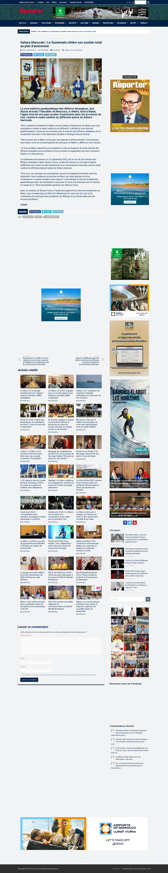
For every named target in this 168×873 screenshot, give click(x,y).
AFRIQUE (33, 23)
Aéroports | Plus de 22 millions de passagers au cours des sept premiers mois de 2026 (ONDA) (87, 423)
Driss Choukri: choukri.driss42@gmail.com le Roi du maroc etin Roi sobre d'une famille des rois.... (129, 750)
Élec (32, 31)
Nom (22, 659)
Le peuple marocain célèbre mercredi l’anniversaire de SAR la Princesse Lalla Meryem (32, 576)
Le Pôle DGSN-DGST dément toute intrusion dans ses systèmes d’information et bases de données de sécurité (89, 485)
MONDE (95, 23)
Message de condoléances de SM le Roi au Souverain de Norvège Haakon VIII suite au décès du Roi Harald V (61, 455)
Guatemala (28, 217)
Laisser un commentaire (73, 50)
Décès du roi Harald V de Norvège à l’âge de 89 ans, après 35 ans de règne (87, 453)
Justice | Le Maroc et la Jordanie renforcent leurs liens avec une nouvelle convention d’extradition (31, 455)
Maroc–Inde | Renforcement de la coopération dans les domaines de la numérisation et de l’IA (32, 605)
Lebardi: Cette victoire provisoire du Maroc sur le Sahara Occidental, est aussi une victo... (129, 741)
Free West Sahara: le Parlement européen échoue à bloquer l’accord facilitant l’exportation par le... (128, 733)
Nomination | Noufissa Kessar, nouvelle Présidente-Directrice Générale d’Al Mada (136, 551)
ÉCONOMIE (59, 23)
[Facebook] (127, 2)
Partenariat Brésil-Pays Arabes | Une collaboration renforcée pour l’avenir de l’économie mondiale (59, 544)
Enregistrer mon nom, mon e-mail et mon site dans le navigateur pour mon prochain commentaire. (59, 675)
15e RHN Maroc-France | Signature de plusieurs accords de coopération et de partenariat (127, 513)
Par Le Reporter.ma (29, 50)
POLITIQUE (46, 23)
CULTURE (84, 23)
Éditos (54, 2)
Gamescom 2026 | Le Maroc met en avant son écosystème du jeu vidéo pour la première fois (61, 515)
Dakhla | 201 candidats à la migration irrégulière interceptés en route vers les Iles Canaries (88, 394)
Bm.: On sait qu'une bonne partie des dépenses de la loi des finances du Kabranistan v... (127, 765)
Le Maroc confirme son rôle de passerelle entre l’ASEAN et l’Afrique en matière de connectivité (32, 544)
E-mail (23, 667)
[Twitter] (130, 2)
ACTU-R (22, 23)
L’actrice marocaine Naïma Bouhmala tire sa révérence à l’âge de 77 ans (136, 585)
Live (47, 2)
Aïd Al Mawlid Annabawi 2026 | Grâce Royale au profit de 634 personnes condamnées (86, 576)
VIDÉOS (143, 23)
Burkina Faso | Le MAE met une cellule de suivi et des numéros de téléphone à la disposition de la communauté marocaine (36, 360)
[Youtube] (133, 2)
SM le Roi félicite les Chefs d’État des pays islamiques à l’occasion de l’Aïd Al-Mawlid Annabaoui (60, 576)
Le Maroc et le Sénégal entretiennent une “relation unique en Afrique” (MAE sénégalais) (31, 394)
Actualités (56, 50)
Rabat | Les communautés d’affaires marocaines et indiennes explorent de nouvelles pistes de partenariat (87, 606)
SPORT (133, 23)
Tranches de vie (75, 2)
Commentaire (26, 635)
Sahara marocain (51, 217)
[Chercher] (148, 2)
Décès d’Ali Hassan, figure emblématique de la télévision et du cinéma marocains (136, 573)
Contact (40, 2)
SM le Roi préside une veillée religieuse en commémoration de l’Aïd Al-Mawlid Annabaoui (60, 605)
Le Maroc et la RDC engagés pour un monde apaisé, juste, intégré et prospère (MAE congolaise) (60, 394)
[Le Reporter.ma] (31, 10)
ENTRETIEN (108, 23)
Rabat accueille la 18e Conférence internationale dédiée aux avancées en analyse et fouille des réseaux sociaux (87, 546)
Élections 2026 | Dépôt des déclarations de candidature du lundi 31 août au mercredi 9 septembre (32, 423)
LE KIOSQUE (88, 2)
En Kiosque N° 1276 (130, 77)
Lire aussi (63, 2)
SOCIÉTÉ (72, 23)
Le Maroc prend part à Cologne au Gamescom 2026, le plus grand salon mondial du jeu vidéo (87, 515)
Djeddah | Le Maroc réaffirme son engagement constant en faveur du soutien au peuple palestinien (61, 484)
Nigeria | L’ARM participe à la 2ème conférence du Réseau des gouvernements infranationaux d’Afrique (87, 360)
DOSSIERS (121, 23)
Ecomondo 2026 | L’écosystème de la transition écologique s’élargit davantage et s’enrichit (33, 515)
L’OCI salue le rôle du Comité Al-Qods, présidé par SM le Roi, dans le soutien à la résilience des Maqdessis (32, 484)
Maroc (38, 217)
